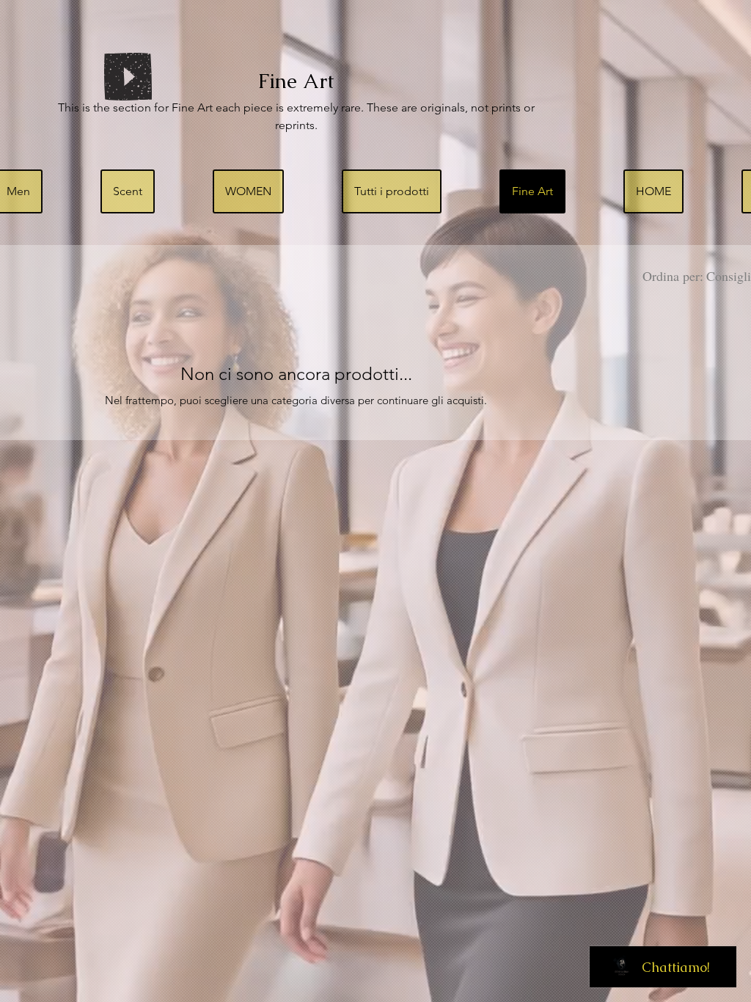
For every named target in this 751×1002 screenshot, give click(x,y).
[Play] (128, 76)
